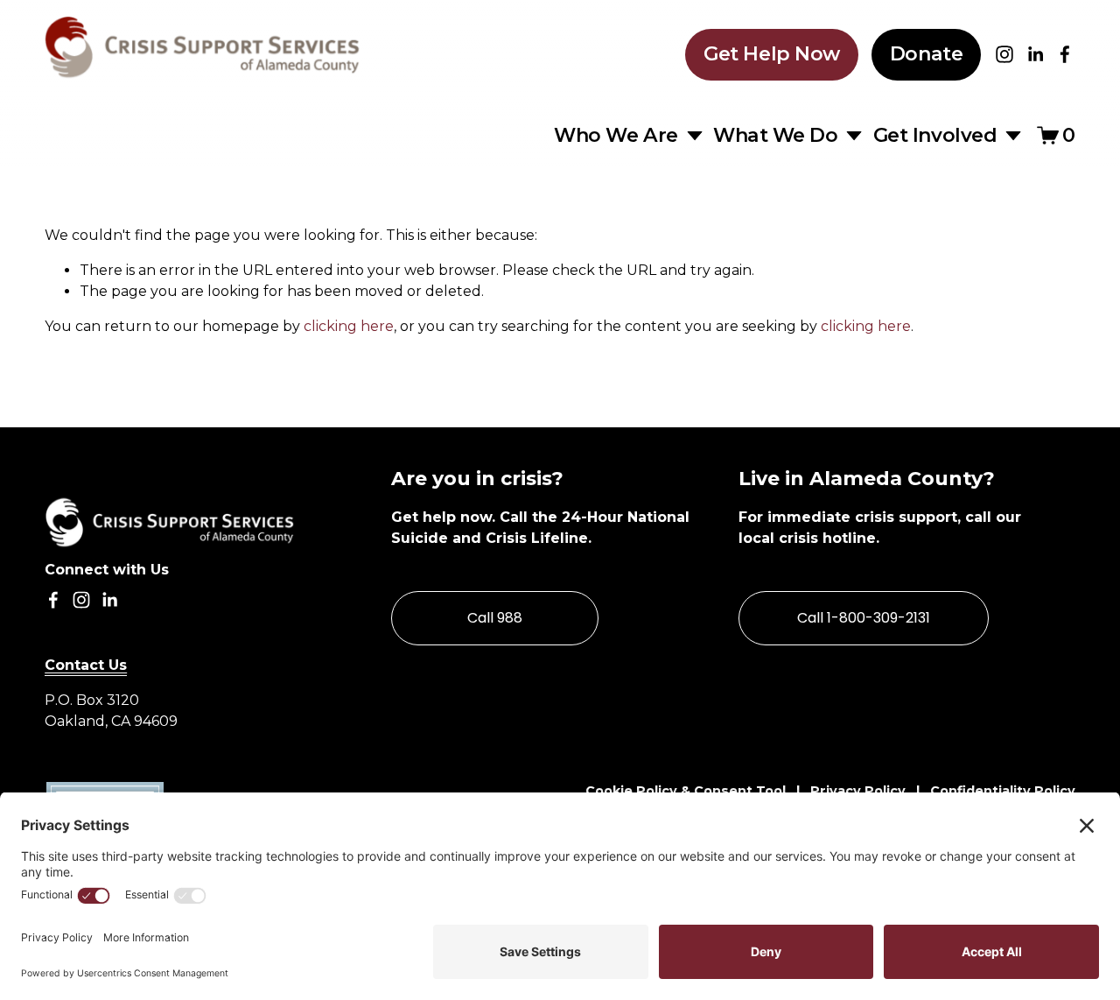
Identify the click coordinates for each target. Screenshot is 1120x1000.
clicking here (349, 326)
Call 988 (494, 618)
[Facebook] (1064, 54)
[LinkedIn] (1035, 54)
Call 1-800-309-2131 (863, 618)
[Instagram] (1004, 54)
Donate (926, 54)
